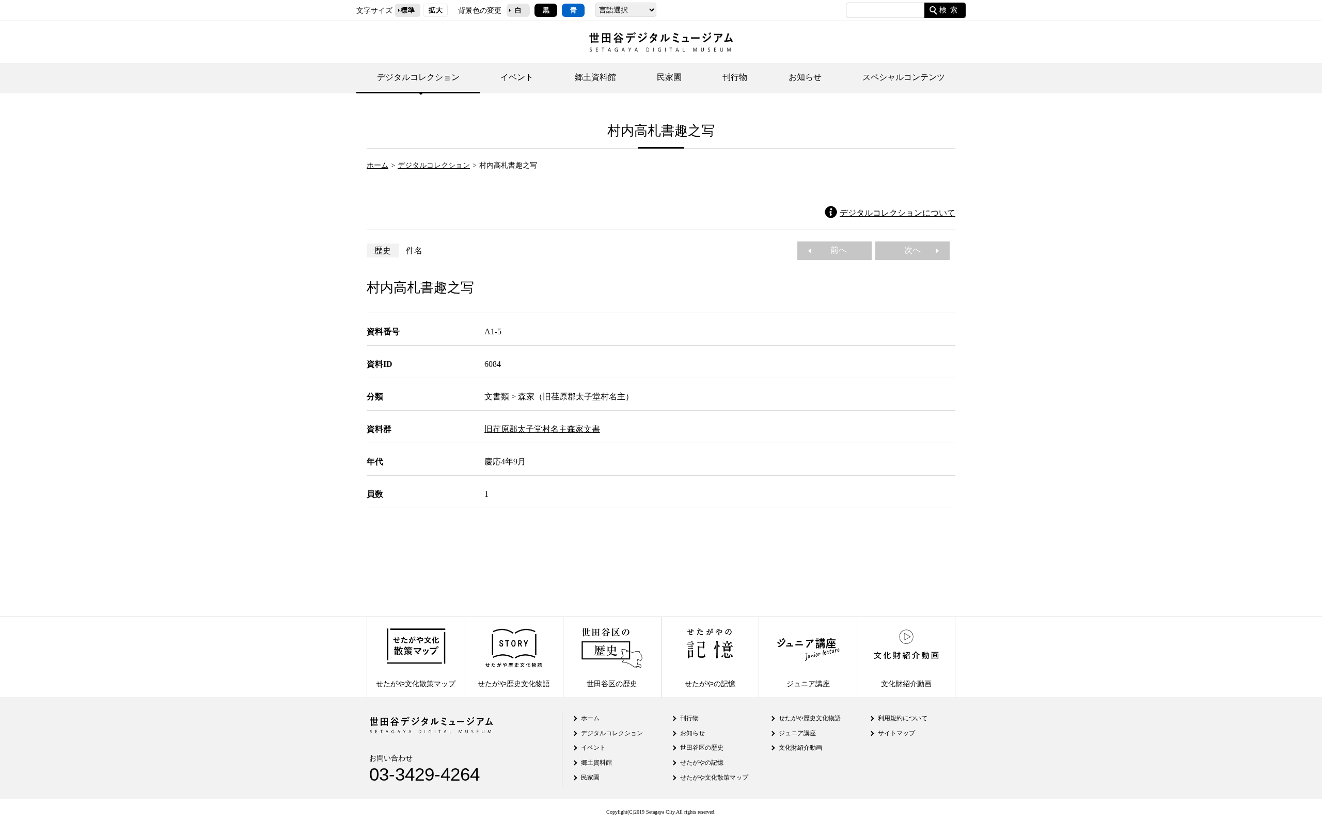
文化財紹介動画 (906, 683)
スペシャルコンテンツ (903, 77)
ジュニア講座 (808, 683)
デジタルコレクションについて (897, 212)
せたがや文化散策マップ (415, 683)
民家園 (669, 77)
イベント (516, 77)
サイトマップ (896, 733)
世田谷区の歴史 (612, 683)
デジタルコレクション (418, 77)
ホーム (377, 165)
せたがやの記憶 (710, 683)
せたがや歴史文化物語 (514, 683)
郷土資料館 (595, 77)
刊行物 (734, 77)
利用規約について (902, 718)
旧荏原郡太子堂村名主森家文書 (542, 429)
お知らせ (805, 77)
